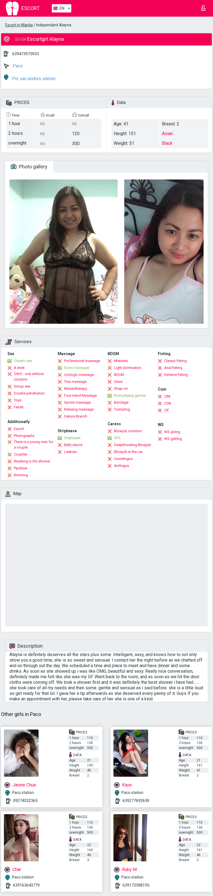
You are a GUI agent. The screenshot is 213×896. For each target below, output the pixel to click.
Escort (19, 429)
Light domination (127, 368)
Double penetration (29, 393)
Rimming (21, 475)
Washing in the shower (32, 461)
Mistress (121, 361)
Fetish (19, 407)
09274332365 (25, 800)
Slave (118, 381)
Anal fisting (173, 368)
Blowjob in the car (128, 452)
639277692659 (136, 800)
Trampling (122, 409)
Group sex (22, 386)
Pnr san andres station (33, 78)
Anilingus (121, 466)
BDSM (119, 375)
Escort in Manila (19, 25)
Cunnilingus (123, 459)
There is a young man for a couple (33, 444)
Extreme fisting (176, 375)
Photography (24, 436)
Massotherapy (75, 388)
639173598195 (136, 885)
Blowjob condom (128, 431)
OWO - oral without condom (29, 376)
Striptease (72, 438)
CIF (166, 410)
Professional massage (82, 361)
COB (167, 403)
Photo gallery (32, 166)
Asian (167, 133)
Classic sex (23, 361)
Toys (17, 400)
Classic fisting (175, 361)
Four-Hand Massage (80, 395)
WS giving (172, 432)
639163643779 (26, 885)
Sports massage (77, 402)
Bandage (121, 402)
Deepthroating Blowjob (132, 445)
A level (19, 368)
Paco (17, 66)
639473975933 (25, 53)
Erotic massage (76, 368)
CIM (167, 396)
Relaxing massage (78, 409)
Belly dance (73, 445)
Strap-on (121, 388)
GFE (117, 438)
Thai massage (75, 381)
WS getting (173, 439)
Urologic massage (79, 375)
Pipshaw (20, 468)
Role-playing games (130, 395)
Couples (20, 454)
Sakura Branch (75, 416)
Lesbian (70, 452)
